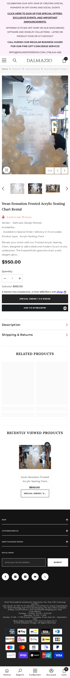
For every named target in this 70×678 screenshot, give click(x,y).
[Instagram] (15, 576)
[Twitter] (45, 576)
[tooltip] (65, 308)
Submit (58, 562)
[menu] (4, 60)
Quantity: (7, 271)
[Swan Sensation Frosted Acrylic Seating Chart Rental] (35, 457)
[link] (18, 409)
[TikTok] (25, 576)
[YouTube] (35, 576)
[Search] (15, 60)
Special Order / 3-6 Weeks (35, 299)
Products (16, 69)
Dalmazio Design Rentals (27, 222)
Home (5, 69)
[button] (57, 170)
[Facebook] (5, 576)
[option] (35, 124)
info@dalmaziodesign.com (27, 52)
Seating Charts (32, 69)
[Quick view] (47, 445)
